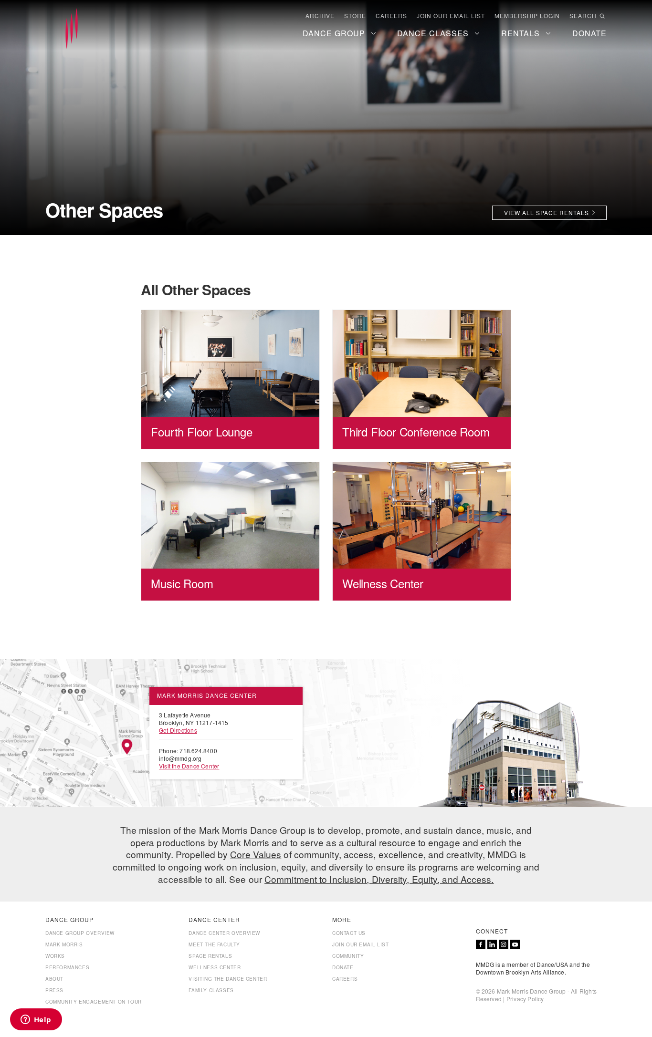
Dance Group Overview (80, 933)
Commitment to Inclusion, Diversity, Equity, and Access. (379, 878)
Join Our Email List (451, 16)
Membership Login (527, 16)
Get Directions (178, 730)
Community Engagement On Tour (93, 1001)
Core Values (255, 854)
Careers (391, 16)
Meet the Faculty (214, 944)
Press (54, 990)
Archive (320, 16)
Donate (343, 967)
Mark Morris (64, 944)
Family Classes (211, 990)
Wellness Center (215, 967)
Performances (67, 967)
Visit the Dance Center (189, 766)
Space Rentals (210, 956)
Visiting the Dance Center (228, 978)
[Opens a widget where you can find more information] (36, 1020)
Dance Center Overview (224, 933)
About (54, 978)
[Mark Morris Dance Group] (71, 29)
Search (583, 16)
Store (355, 16)
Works (55, 956)
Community (348, 956)
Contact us (349, 933)
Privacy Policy (525, 999)
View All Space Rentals (546, 212)
